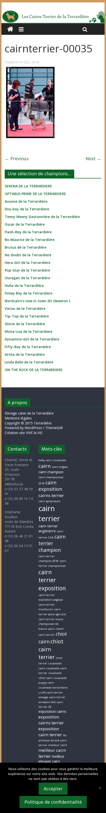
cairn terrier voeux (50, 619)
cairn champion (50, 472)
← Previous (17, 158)
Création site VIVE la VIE (23, 432)
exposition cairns (52, 711)
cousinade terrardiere (53, 687)
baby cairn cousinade (52, 460)
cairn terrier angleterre (48, 528)
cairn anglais (60, 467)
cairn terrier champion (52, 543)
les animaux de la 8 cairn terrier (52, 740)
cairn (44, 465)
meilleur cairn (57, 745)
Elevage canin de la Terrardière (29, 413)
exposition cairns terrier (51, 720)
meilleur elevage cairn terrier (51, 761)
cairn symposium (49, 501)
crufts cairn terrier (50, 692)
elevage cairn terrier (51, 697)
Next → (93, 158)
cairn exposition (50, 486)
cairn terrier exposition (52, 580)
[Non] (99, 787)
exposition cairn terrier (50, 731)
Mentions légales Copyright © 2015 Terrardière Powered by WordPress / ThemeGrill (34, 423)
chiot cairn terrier (50, 649)
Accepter (53, 789)
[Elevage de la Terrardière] (10, 29)
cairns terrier (51, 495)
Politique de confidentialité (53, 802)
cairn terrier (49, 513)
